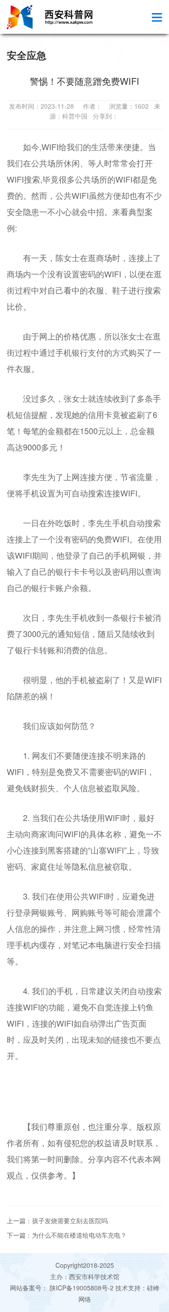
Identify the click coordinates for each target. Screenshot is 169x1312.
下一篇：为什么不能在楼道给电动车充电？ (67, 1234)
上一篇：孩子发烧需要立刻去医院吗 (57, 1220)
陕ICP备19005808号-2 (81, 1287)
